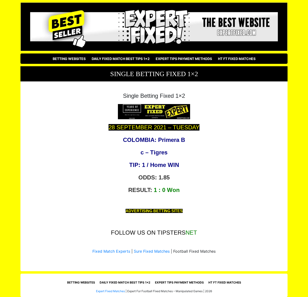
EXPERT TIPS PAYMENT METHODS (184, 59)
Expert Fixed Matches (110, 291)
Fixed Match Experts (111, 251)
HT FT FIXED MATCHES (237, 59)
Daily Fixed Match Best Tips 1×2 (121, 59)
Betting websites (69, 59)
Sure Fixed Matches (152, 251)
